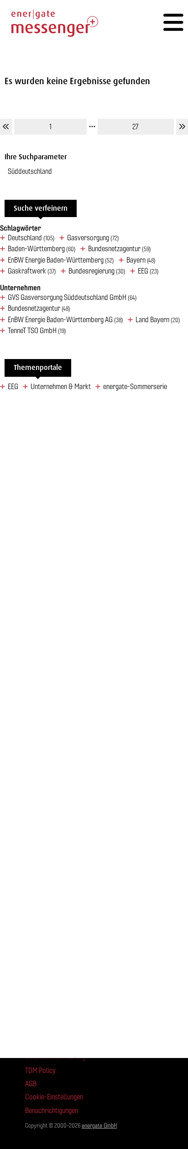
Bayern (141, 260)
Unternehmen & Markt (61, 387)
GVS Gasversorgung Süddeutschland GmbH (72, 298)
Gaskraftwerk (32, 271)
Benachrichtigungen (51, 1110)
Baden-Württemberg (42, 249)
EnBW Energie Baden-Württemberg (61, 260)
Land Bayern (158, 320)
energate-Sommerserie (135, 387)
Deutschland (31, 238)
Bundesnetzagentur (119, 249)
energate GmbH (99, 1125)
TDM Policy (40, 1070)
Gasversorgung (93, 238)
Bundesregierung (96, 271)
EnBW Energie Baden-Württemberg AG (65, 320)
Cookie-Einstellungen (54, 1097)
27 (135, 126)
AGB (31, 1083)
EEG (148, 271)
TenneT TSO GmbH (37, 331)
